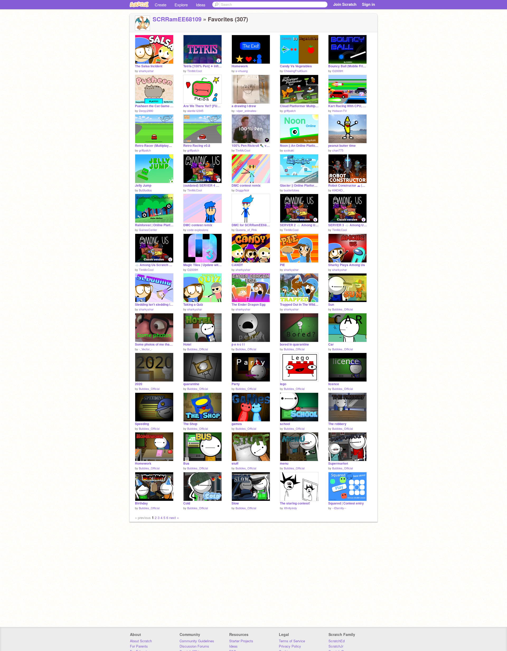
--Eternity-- (339, 508)
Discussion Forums (194, 646)
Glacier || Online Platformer (299, 185)
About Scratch (141, 640)
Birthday (141, 503)
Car (331, 344)
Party (236, 384)
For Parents (139, 646)
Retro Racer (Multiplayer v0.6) (154, 145)
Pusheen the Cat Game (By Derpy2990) (154, 106)
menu (284, 463)
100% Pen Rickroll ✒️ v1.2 (251, 145)
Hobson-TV (339, 110)
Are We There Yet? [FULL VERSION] (202, 106)
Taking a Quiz (193, 304)
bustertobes (291, 190)
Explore (181, 4)
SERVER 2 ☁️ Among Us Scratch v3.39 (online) (299, 225)
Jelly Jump (143, 185)
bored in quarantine (294, 344)
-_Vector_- (145, 349)
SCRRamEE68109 (177, 19)
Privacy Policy (290, 646)
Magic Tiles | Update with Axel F (202, 265)
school (285, 424)
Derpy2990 (146, 110)
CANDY (237, 265)
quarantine (191, 384)
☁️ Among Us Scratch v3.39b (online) (154, 265)
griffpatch (290, 110)
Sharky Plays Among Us (346, 265)
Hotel (187, 344)
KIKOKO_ (338, 190)
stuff (235, 463)
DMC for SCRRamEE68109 (251, 225)
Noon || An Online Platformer (299, 145)
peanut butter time (342, 145)
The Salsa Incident (148, 66)
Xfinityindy (290, 508)
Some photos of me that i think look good (154, 344)
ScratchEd (336, 640)
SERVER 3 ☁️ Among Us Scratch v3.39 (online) (347, 225)
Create (160, 4)
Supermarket (338, 463)
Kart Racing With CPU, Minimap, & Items (347, 106)
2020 (138, 384)
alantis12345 (195, 110)
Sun (331, 304)
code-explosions (197, 230)
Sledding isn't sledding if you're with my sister (154, 304)
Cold (186, 503)
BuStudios (145, 190)
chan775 (337, 150)
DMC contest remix (246, 185)
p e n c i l (238, 344)
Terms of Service (292, 640)
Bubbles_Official (342, 309)
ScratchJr (335, 646)
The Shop (190, 424)
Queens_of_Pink (246, 230)
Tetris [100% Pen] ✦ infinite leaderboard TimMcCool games (202, 66)
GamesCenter (148, 230)
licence (333, 384)
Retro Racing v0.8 (196, 145)
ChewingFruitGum (295, 71)
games (237, 424)
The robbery (337, 424)
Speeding (142, 424)
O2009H (337, 71)
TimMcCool (194, 71)
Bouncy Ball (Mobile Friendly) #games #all (347, 66)
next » (174, 517)
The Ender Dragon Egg (248, 304)
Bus (186, 463)
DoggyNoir (242, 190)
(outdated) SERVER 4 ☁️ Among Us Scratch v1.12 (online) (202, 185)
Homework (240, 66)
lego (283, 384)
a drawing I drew (244, 106)
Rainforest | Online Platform (154, 225)
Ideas (200, 4)
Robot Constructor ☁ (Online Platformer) (347, 185)
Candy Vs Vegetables (296, 66)
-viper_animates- (246, 110)
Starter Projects (241, 640)
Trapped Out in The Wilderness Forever (299, 304)
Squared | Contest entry (346, 503)
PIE (282, 265)
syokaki (289, 150)
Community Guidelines (197, 640)
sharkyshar (146, 71)
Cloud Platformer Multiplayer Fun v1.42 (299, 106)
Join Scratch (344, 4)
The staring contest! (295, 503)
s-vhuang (242, 71)
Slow (235, 503)
